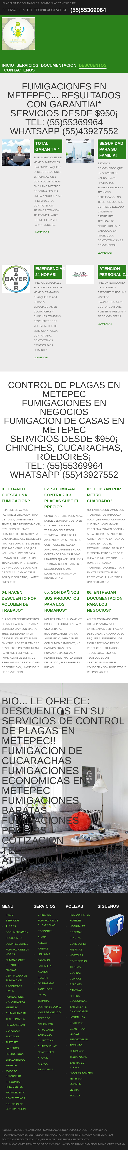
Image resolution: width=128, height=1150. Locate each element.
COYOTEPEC (46, 1052)
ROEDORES (45, 931)
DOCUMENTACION (58, 65)
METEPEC (12, 1007)
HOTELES (76, 920)
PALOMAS (44, 960)
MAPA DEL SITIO (15, 1092)
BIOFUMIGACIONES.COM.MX (108, 1144)
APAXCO (43, 1057)
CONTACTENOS (19, 70)
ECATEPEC (76, 1023)
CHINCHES (44, 914)
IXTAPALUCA (77, 1017)
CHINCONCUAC (47, 1046)
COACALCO (13, 1030)
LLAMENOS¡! (41, 232)
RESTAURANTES (80, 914)
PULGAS (43, 977)
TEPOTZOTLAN (79, 1039)
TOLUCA (75, 1095)
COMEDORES (78, 943)
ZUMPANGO (77, 1051)
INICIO (8, 65)
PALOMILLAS (45, 966)
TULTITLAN (12, 1036)
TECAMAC (76, 1045)
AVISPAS (43, 948)
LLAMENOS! (105, 252)
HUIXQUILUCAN (15, 1024)
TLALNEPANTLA (15, 1019)
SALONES (76, 984)
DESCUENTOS (92, 65)
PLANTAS (75, 938)
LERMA (74, 1089)
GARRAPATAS (46, 983)
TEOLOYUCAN (78, 1056)
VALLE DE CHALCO (49, 1012)
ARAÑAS (43, 937)
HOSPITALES (77, 926)
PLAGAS (11, 926)
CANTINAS (76, 990)
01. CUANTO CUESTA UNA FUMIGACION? (16, 495)
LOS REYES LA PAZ (49, 1006)
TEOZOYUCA (46, 1069)
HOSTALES (76, 955)
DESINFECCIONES (17, 943)
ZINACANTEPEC (15, 1059)
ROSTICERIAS (78, 961)
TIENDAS (75, 967)
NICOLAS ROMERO (81, 1073)
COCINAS (75, 972)
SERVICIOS (27, 65)
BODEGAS (76, 932)
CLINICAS (75, 978)
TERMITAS (44, 1000)
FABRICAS (76, 949)
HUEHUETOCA (15, 1053)
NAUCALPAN (45, 1024)
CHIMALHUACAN (16, 1013)
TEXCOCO (44, 1018)
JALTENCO (12, 1048)
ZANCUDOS (45, 989)
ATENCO (43, 1063)
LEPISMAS (44, 954)
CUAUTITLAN (46, 1040)
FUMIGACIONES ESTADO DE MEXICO (15, 965)
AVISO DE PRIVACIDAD (76, 1144)
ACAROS (43, 971)
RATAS (42, 995)
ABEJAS (43, 942)
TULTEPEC (12, 1042)
